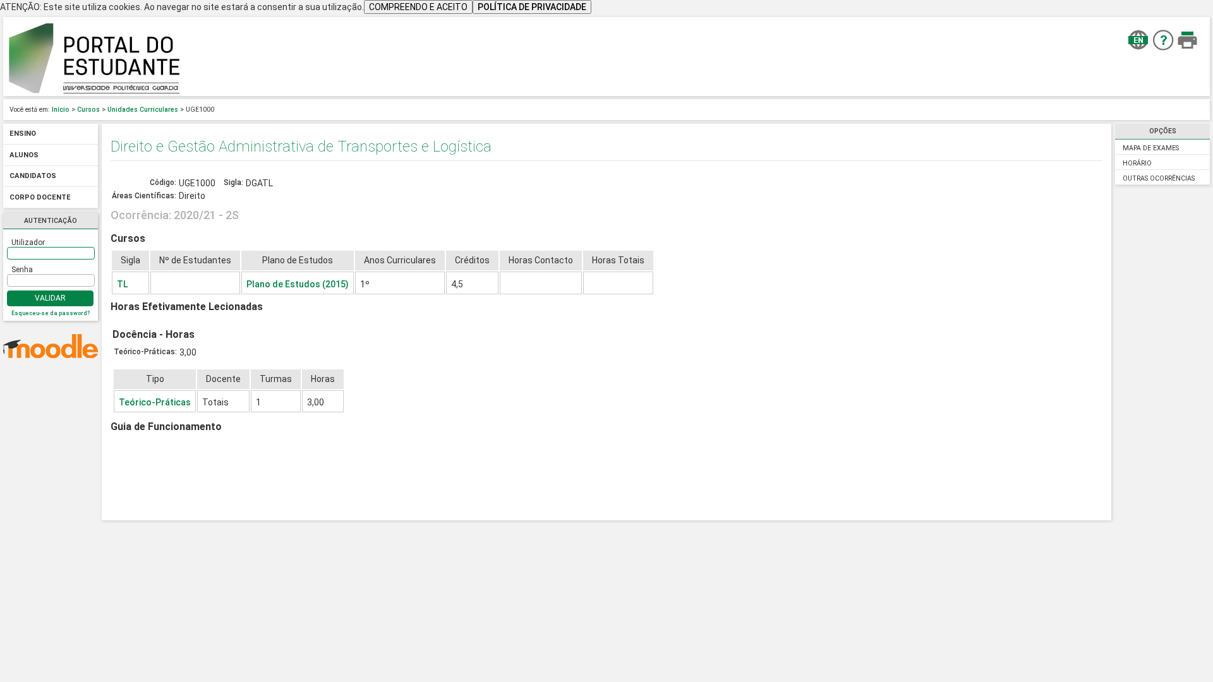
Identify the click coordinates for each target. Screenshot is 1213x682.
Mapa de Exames (1151, 148)
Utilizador (28, 242)
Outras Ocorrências (1159, 178)
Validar (50, 298)
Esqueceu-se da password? (50, 313)
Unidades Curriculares (142, 109)
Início (60, 109)
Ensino (22, 134)
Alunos (24, 155)
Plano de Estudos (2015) (297, 284)
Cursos (88, 109)
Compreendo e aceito (418, 7)
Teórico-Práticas (155, 402)
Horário (1137, 163)
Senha (22, 269)
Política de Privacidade (532, 7)
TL (122, 284)
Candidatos (32, 176)
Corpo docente (40, 197)
